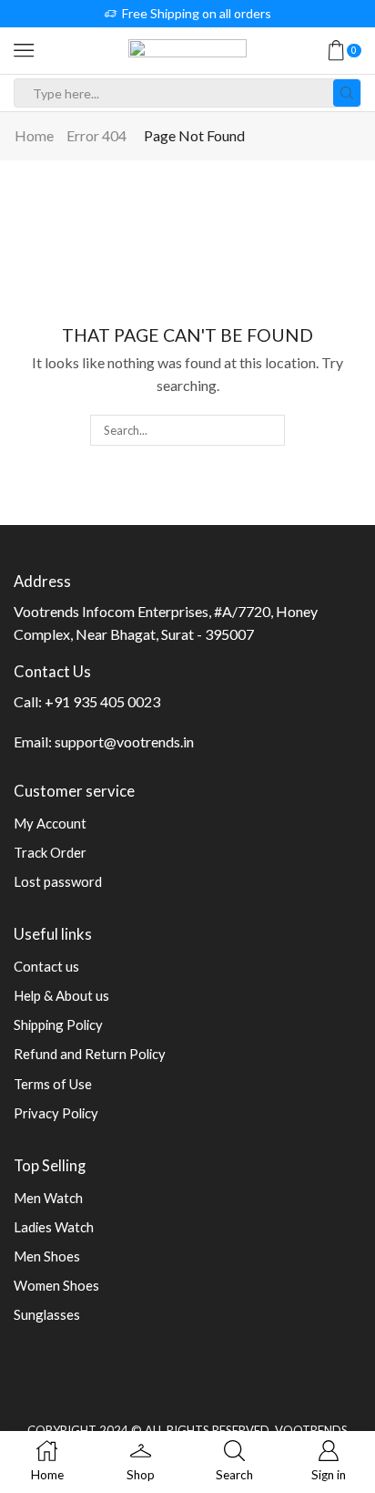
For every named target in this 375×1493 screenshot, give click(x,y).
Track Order (50, 852)
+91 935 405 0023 (102, 701)
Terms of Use (53, 1084)
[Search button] (346, 93)
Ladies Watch (54, 1227)
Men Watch (48, 1197)
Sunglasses (47, 1314)
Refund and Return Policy (90, 1053)
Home (34, 135)
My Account (50, 823)
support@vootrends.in (124, 741)
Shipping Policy (58, 1024)
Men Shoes (47, 1256)
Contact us (46, 966)
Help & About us (61, 995)
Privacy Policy (56, 1113)
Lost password (58, 881)
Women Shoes (56, 1285)
